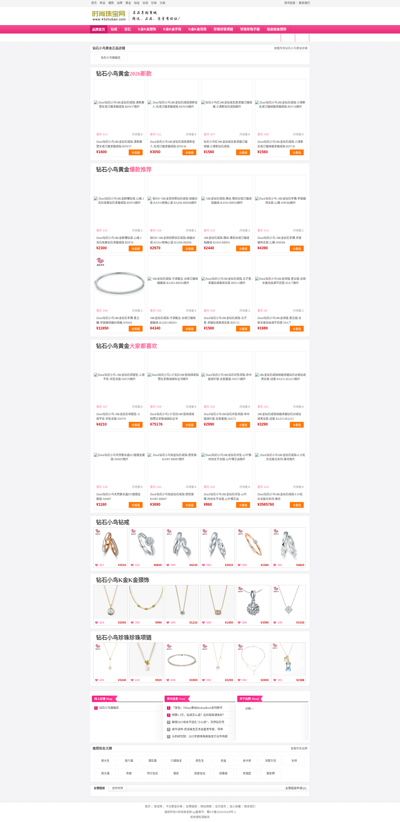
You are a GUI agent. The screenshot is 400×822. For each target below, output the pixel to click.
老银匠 (247, 773)
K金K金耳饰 (197, 29)
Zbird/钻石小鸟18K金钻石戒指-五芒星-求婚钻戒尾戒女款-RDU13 (225, 320)
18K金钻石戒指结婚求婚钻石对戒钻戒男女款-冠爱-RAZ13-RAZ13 (279, 416)
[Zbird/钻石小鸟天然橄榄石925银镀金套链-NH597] (146, 602)
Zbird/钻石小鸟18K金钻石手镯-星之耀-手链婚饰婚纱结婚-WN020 (117, 320)
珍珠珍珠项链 (223, 29)
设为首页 (220, 806)
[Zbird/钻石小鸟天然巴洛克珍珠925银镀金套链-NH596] (146, 659)
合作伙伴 (117, 788)
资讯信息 (289, 3)
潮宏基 (152, 760)
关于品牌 (249, 698)
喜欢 (99, 134)
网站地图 (206, 806)
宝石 (127, 29)
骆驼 (176, 773)
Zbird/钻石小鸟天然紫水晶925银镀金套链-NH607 (118, 497)
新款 (274, 37)
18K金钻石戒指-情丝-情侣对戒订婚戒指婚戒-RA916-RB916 (226, 240)
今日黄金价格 (174, 806)
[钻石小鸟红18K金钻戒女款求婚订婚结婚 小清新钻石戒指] (226, 104)
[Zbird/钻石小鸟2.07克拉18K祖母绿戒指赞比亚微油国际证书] (173, 377)
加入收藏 (235, 806)
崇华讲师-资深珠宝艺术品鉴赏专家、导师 (197, 729)
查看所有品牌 (299, 748)
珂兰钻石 (152, 773)
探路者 (223, 773)
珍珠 (154, 3)
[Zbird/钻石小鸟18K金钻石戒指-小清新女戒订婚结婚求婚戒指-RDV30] (280, 104)
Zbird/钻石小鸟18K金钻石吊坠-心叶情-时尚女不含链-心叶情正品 (225, 497)
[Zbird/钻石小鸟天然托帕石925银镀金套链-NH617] (110, 602)
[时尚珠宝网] (109, 16)
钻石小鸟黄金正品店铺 (109, 48)
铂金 (137, 3)
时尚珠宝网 (185, 812)
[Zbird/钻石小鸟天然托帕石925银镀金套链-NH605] (182, 602)
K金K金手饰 (172, 29)
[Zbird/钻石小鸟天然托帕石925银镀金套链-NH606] (217, 602)
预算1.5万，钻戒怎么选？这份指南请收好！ (198, 715)
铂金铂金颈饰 (276, 29)
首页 (94, 3)
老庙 (223, 760)
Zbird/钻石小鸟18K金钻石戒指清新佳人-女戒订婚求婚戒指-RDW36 (172, 144)
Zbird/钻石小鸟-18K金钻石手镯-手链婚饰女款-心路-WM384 (279, 240)
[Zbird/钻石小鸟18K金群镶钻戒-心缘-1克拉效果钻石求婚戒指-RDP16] (119, 200)
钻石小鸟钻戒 (112, 522)
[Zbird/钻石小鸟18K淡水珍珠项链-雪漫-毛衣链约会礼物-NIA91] (253, 659)
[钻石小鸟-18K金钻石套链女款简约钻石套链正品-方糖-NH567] (289, 602)
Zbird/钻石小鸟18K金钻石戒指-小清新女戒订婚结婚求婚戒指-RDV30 (280, 144)
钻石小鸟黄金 (124, 74)
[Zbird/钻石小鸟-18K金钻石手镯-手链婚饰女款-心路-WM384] (280, 200)
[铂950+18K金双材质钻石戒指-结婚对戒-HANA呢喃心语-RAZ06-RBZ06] (173, 200)
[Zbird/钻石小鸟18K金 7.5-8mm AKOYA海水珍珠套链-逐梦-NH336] (110, 659)
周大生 (105, 760)
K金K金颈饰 (147, 29)
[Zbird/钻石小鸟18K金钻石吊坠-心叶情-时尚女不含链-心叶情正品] (226, 457)
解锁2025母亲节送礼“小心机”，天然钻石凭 (198, 722)
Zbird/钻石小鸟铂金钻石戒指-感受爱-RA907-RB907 (172, 497)
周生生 (200, 760)
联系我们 (304, 3)
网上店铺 (103, 698)
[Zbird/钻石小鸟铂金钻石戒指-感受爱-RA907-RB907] (173, 457)
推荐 (303, 37)
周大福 (105, 773)
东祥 (294, 760)
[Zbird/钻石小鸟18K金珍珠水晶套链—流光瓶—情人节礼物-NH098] (289, 659)
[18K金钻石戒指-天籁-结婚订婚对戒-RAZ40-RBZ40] (289, 544)
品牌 (119, 3)
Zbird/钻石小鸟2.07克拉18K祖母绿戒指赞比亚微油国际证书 (172, 416)
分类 (162, 3)
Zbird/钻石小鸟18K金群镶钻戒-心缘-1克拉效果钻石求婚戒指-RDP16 (119, 240)
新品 (102, 3)
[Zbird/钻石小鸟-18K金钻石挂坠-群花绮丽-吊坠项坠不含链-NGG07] (253, 602)
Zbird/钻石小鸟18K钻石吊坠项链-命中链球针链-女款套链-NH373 (227, 416)
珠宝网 (158, 806)
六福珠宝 (176, 760)
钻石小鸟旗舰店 (110, 57)
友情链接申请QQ (295, 788)
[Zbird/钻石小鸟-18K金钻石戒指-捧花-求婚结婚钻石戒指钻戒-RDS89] (146, 544)
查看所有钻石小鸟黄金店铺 (290, 48)
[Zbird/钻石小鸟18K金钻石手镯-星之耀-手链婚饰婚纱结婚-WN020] (119, 281)
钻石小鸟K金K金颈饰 (122, 580)
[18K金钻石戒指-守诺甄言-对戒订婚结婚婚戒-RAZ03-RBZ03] (173, 281)
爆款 (111, 3)
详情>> (249, 708)
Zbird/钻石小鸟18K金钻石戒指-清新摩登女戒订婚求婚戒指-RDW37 (119, 144)
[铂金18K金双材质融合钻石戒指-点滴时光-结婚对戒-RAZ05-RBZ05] (110, 544)
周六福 (129, 760)
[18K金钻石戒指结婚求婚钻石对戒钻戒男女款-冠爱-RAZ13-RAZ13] (280, 377)
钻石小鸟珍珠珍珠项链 (124, 638)
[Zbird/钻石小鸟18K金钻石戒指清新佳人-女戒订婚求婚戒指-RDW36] (173, 104)
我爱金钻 (199, 773)
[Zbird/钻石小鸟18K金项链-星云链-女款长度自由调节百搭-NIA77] (280, 281)
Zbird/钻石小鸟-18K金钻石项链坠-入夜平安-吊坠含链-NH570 (118, 416)
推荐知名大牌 (102, 748)
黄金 (128, 3)
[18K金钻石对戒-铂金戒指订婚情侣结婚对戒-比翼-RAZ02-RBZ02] (182, 544)
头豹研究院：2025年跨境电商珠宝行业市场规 (200, 736)
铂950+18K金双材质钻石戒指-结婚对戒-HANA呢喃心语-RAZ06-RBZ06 (172, 240)
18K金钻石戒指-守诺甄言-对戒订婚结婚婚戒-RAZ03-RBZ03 (173, 320)
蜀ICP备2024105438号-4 (221, 812)
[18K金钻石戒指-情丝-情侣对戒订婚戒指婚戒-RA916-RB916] (226, 200)
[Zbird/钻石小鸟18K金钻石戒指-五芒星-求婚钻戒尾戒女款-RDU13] (226, 281)
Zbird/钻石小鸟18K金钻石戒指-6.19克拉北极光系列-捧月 (280, 497)
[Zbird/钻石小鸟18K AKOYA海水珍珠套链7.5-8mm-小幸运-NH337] (217, 659)
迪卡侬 (247, 760)
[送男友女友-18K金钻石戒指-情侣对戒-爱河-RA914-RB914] (217, 544)
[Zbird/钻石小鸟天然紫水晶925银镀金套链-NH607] (119, 457)
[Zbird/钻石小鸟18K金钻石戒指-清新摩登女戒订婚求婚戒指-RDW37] (119, 104)
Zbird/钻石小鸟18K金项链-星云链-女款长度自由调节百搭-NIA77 (279, 320)
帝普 (129, 773)
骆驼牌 (270, 773)
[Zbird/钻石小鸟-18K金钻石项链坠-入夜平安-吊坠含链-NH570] (119, 377)
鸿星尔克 (270, 760)
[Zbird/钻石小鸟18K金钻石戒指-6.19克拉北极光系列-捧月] (280, 457)
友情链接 (99, 788)
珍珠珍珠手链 (250, 29)
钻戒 (145, 3)
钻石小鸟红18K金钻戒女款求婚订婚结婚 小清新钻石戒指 (225, 144)
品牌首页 (98, 29)
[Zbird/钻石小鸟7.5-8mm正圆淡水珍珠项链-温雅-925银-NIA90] (182, 659)
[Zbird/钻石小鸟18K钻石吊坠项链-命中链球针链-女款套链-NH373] (226, 377)
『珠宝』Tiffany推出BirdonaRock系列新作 (197, 707)
